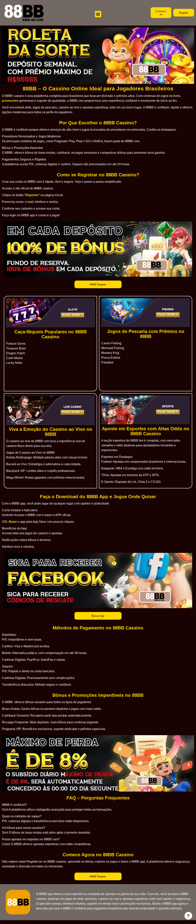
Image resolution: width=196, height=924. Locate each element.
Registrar (32, 195)
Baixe (13, 521)
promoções (10, 100)
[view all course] (188, 916)
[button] (98, 14)
